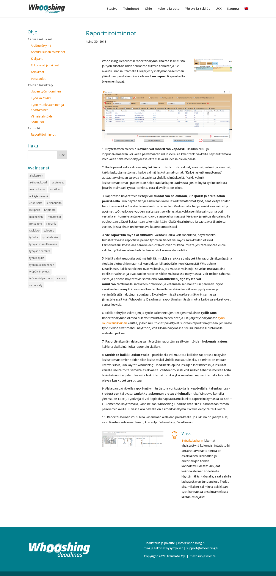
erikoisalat (35, 203)
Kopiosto (50, 210)
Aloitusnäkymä (41, 45)
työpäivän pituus (39, 271)
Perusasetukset (40, 39)
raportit (51, 223)
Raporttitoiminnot (111, 33)
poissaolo (35, 223)
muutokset (54, 217)
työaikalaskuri (51, 237)
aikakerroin (36, 175)
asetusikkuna (37, 189)
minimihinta (36, 217)
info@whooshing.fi (191, 543)
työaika (33, 237)
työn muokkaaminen (41, 265)
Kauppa (233, 9)
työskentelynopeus (41, 278)
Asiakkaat (37, 72)
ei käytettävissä (38, 196)
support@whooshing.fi (202, 548)
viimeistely (35, 285)
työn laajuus (36, 258)
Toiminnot (131, 9)
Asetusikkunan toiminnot (48, 52)
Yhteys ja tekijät (197, 9)
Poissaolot (38, 79)
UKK (219, 9)
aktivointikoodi (38, 182)
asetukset (58, 182)
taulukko (34, 230)
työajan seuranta (39, 251)
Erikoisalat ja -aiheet (45, 65)
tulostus (49, 230)
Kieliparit (37, 58)
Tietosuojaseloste (203, 556)
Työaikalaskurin (192, 440)
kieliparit (34, 210)
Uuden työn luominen (46, 91)
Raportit (34, 128)
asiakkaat (55, 189)
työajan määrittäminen (43, 244)
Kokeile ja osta (168, 9)
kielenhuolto (54, 203)
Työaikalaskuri (41, 98)
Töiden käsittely (40, 85)
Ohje (148, 9)
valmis (61, 278)
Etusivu (112, 9)
